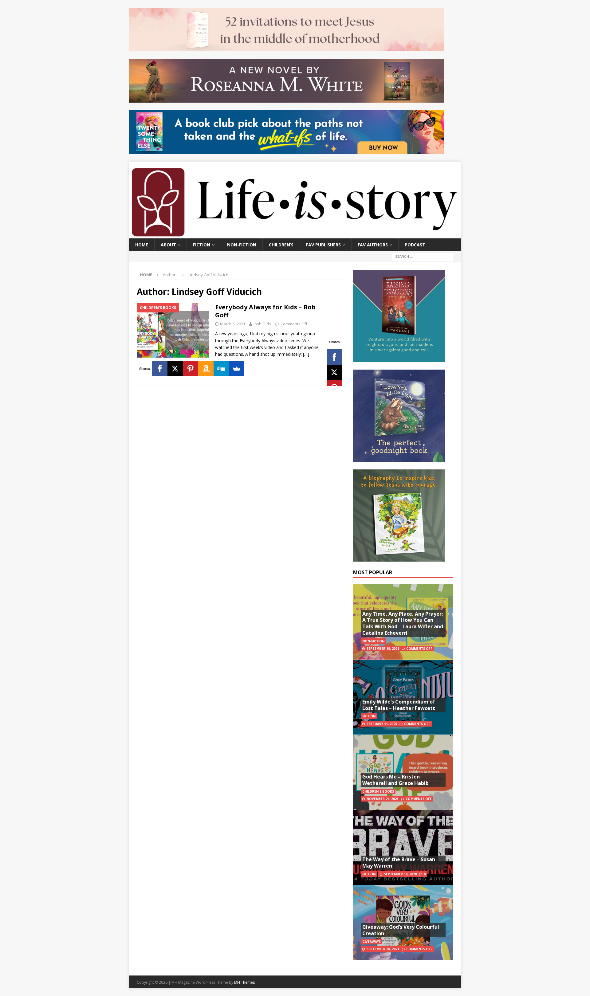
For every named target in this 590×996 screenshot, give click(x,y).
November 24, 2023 (383, 799)
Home (141, 245)
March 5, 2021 (232, 324)
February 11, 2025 (382, 724)
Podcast (415, 245)
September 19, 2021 (383, 648)
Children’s (281, 245)
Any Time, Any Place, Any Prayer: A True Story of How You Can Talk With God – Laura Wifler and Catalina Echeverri (402, 623)
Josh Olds (262, 324)
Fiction (201, 245)
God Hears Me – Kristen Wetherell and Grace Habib (395, 779)
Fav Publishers (323, 245)
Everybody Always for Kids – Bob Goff (265, 311)
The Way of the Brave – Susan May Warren (398, 862)
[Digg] (221, 368)
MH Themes (244, 982)
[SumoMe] (236, 368)
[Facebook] (334, 357)
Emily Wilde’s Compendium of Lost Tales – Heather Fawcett (398, 705)
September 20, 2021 (383, 949)
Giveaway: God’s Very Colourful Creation (400, 930)
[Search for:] (422, 256)
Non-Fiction (241, 245)
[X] (334, 372)
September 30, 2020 (400, 874)
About (168, 245)
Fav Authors (373, 245)
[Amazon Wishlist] (206, 368)
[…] (306, 354)
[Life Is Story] (295, 234)
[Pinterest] (190, 368)
